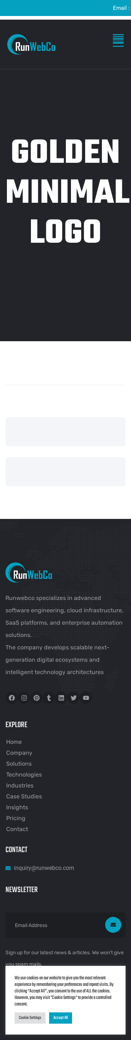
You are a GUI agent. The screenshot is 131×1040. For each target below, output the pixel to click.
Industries (19, 785)
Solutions (19, 763)
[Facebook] (11, 698)
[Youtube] (86, 698)
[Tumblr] (49, 698)
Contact (17, 829)
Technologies (24, 774)
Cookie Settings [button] (30, 1018)
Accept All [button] (60, 1018)
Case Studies (24, 796)
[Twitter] (73, 698)
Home (14, 741)
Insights (17, 807)
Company (19, 752)
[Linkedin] (61, 698)
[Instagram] (24, 698)
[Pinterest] (36, 698)
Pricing (15, 818)
